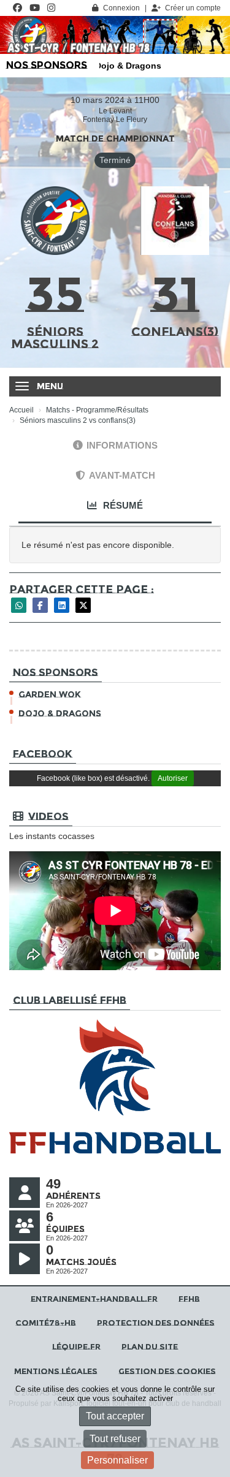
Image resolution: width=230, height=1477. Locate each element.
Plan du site (149, 1346)
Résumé (122, 505)
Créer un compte (193, 8)
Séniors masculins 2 (55, 337)
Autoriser (173, 778)
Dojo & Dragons (105, 65)
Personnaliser (117, 1460)
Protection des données (156, 1322)
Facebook (42, 754)
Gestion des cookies (167, 1371)
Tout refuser (115, 1438)
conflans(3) (174, 331)
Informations (122, 445)
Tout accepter (115, 1416)
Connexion (121, 8)
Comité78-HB (45, 1322)
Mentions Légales (56, 1371)
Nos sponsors (46, 65)
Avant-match (122, 475)
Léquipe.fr (76, 1346)
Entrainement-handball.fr (94, 1299)
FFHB (189, 1299)
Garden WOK (49, 694)
